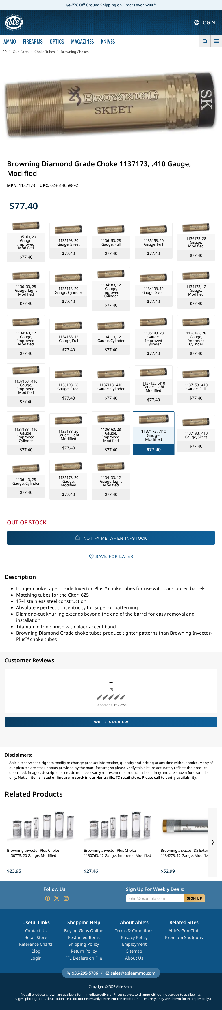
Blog (36, 951)
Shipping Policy (84, 944)
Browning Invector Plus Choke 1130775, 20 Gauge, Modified (33, 853)
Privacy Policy (134, 937)
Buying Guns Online (83, 930)
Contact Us (36, 930)
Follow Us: (54, 889)
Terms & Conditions (134, 930)
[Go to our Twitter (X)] (57, 898)
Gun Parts (21, 51)
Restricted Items (84, 937)
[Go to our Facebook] (47, 898)
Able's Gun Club (184, 930)
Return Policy (84, 951)
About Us (134, 958)
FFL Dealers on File (83, 958)
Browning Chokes (75, 51)
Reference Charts (36, 944)
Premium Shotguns (184, 937)
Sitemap (134, 951)
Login (36, 958)
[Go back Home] (4, 51)
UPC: (45, 185)
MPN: (13, 185)
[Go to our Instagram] (66, 898)
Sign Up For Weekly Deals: (155, 889)
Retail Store (36, 937)
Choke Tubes (44, 51)
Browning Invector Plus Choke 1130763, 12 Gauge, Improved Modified (117, 853)
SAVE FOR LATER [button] (114, 556)
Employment (134, 944)
